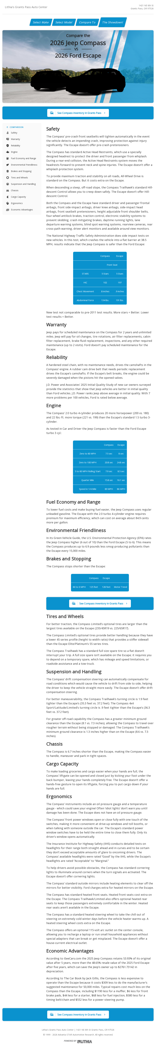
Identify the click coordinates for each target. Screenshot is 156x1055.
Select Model (64, 22)
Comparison (16, 127)
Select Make (41, 22)
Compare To (87, 22)
